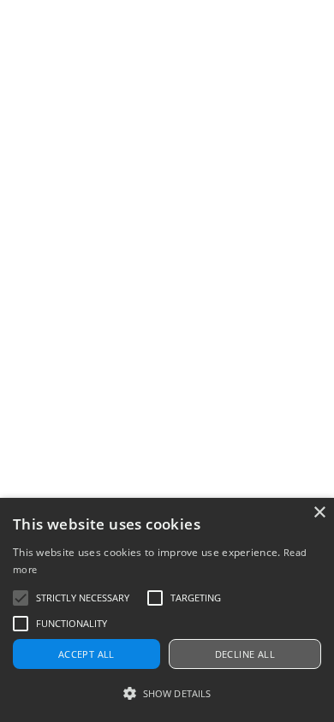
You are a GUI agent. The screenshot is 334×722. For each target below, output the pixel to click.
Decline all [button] (245, 654)
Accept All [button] (86, 654)
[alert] (167, 610)
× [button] (319, 512)
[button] (167, 693)
